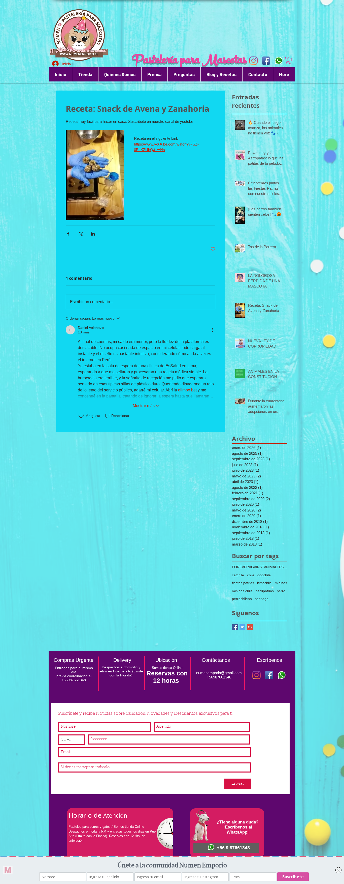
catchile (238, 575)
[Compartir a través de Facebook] (68, 233)
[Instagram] (256, 675)
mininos (281, 583)
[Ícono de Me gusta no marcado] (81, 416)
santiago (261, 599)
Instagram (67, 759)
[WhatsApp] (278, 60)
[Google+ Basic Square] (250, 627)
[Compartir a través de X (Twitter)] (80, 233)
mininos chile (242, 591)
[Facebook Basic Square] (235, 627)
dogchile (264, 575)
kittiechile (264, 583)
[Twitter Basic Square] (242, 627)
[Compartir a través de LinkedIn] (92, 233)
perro (281, 591)
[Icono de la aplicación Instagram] (253, 60)
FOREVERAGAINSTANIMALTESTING (259, 567)
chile (250, 575)
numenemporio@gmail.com (219, 673)
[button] (288, 60)
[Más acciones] (212, 330)
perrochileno (242, 599)
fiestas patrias (243, 583)
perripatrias (265, 591)
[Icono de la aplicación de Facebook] (266, 60)
